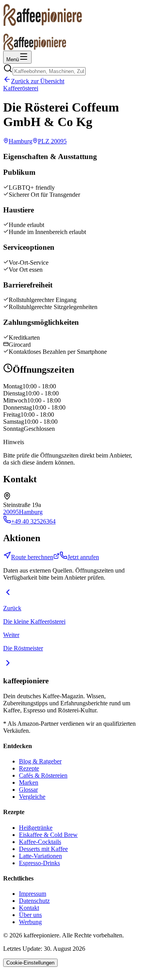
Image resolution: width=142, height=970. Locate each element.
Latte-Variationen (40, 856)
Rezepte (29, 768)
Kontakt (29, 907)
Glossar (28, 789)
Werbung (30, 922)
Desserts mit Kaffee (43, 849)
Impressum (32, 893)
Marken (28, 782)
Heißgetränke (35, 827)
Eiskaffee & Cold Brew (48, 834)
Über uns (30, 914)
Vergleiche (32, 796)
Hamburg (31, 512)
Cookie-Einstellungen (30, 963)
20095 (11, 512)
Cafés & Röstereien (43, 775)
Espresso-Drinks (39, 863)
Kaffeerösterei (20, 88)
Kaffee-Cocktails (40, 841)
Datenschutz (34, 900)
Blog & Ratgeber (40, 761)
